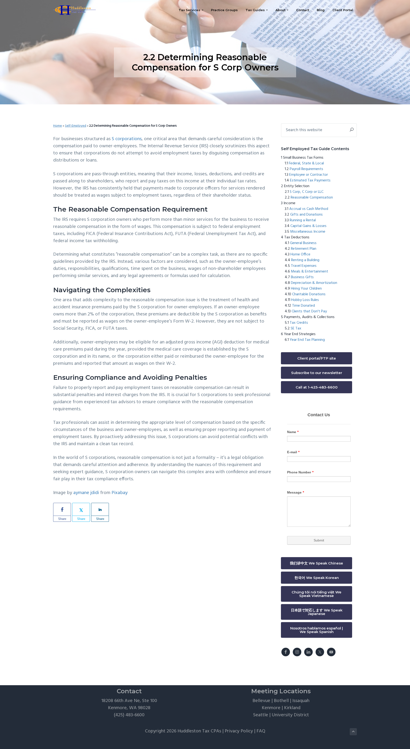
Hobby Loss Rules (305, 300)
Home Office (300, 254)
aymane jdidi (86, 493)
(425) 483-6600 (129, 715)
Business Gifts (302, 277)
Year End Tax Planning (307, 340)
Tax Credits (299, 323)
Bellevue (261, 701)
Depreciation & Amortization (314, 283)
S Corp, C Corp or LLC (306, 192)
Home (57, 126)
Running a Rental (303, 220)
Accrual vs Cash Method (308, 209)
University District (290, 715)
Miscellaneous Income (307, 232)
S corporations (127, 139)
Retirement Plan (303, 249)
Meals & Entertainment (309, 271)
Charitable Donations (309, 294)
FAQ (260, 731)
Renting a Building (305, 260)
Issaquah (300, 701)
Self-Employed (75, 126)
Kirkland (292, 708)
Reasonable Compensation (312, 197)
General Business (303, 243)
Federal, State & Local (306, 163)
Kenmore (271, 708)
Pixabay (120, 493)
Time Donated (303, 306)
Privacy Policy (239, 731)
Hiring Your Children (306, 289)
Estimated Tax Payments (310, 180)
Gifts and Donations (306, 215)
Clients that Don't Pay (309, 311)
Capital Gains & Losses (308, 226)
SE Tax (296, 328)
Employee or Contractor (308, 175)
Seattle (260, 715)
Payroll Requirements (306, 169)
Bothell (281, 701)
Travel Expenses (304, 266)
